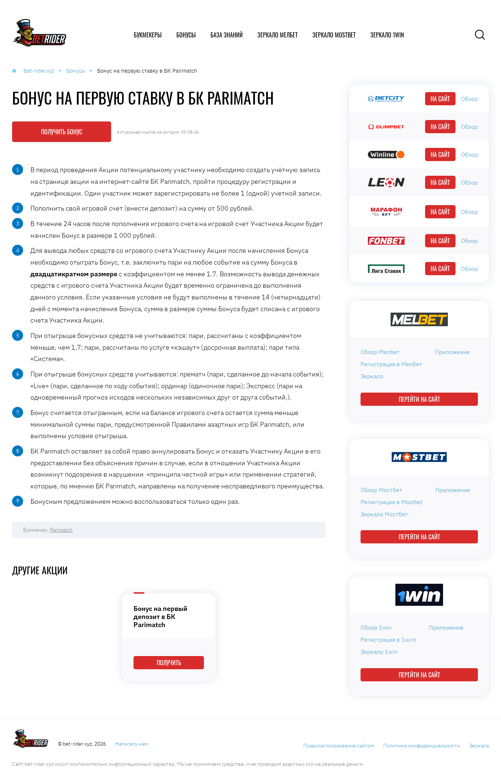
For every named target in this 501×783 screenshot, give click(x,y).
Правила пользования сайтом (338, 745)
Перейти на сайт (419, 399)
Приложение (452, 352)
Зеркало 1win (387, 34)
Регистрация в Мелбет (391, 364)
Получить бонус (61, 131)
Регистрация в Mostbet (392, 502)
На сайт (440, 98)
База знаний (227, 34)
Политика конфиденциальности (421, 745)
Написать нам (131, 743)
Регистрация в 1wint (388, 639)
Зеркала (479, 745)
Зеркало (372, 376)
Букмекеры (148, 34)
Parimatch (61, 530)
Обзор (469, 98)
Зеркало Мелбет (277, 34)
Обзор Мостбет (381, 490)
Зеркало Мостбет (384, 514)
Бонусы (186, 34)
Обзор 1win (376, 627)
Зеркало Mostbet (334, 34)
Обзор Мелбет (380, 352)
